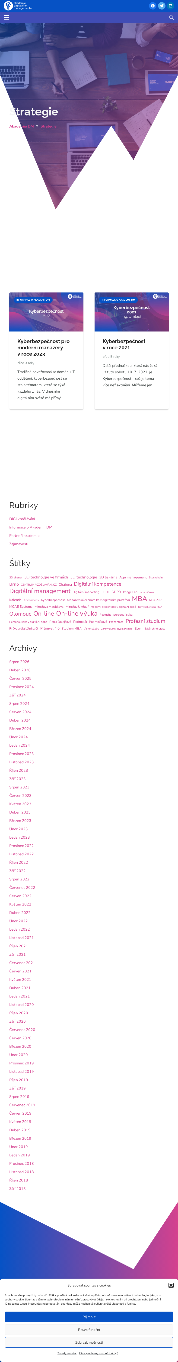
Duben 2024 (20, 720)
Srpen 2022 (19, 879)
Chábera (65, 584)
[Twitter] (161, 6)
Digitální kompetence (97, 584)
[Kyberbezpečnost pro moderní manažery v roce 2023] (46, 295)
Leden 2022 (19, 929)
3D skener (15, 577)
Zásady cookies (66, 1353)
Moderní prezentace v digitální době (113, 607)
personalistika (123, 614)
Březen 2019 (20, 1138)
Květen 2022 (20, 904)
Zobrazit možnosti (89, 1342)
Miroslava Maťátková (49, 606)
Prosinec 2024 (21, 686)
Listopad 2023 (21, 762)
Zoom (139, 628)
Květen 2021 (20, 979)
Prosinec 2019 (21, 1063)
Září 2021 (17, 954)
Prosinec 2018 (21, 1163)
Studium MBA (72, 628)
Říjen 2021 (18, 946)
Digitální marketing (86, 592)
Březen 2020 (20, 1046)
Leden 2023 (19, 837)
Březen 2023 (20, 820)
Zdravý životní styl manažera (117, 628)
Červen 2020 (20, 1038)
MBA (139, 598)
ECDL (105, 592)
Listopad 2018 (21, 1172)
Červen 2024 (20, 712)
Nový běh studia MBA (150, 607)
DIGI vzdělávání (22, 519)
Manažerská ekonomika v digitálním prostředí (98, 600)
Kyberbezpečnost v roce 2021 (124, 344)
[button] (171, 1285)
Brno (14, 584)
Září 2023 (17, 778)
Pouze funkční (89, 1329)
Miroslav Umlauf (77, 606)
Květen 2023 (20, 804)
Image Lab (130, 592)
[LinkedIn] (170, 6)
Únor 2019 (18, 1146)
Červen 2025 (20, 678)
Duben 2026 (20, 670)
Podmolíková (98, 622)
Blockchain (156, 577)
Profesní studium (145, 621)
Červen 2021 (20, 971)
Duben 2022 (20, 912)
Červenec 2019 (22, 1105)
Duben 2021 (20, 988)
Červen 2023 (20, 795)
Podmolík (80, 621)
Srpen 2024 (19, 703)
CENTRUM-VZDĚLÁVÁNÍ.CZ (39, 585)
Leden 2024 (19, 745)
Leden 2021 (19, 996)
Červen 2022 (20, 896)
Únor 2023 (18, 829)
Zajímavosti (18, 544)
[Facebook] (152, 6)
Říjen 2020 (18, 1013)
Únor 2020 (18, 1054)
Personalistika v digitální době (28, 622)
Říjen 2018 (18, 1180)
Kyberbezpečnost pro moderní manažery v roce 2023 (43, 347)
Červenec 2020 (22, 1029)
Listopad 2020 (21, 1004)
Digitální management (39, 591)
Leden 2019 (19, 1155)
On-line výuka (77, 613)
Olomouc (20, 613)
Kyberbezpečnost (53, 600)
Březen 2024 (20, 728)
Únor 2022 (18, 921)
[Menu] (6, 17)
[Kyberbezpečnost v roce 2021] (132, 295)
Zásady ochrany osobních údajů (98, 1353)
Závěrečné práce (155, 628)
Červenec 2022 (22, 887)
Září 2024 (17, 695)
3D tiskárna (108, 577)
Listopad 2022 (21, 854)
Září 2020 (17, 1021)
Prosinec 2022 (21, 845)
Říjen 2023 (18, 770)
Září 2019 (17, 1088)
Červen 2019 (20, 1113)
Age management (133, 577)
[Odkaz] (18, 5)
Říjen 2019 (18, 1080)
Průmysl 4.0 (50, 628)
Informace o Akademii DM (30, 527)
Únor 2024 (18, 737)
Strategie (33, 111)
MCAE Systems (20, 606)
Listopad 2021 (21, 937)
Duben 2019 (20, 1130)
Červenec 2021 (22, 962)
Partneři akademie (24, 535)
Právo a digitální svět (23, 628)
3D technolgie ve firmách (46, 577)
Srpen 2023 (19, 787)
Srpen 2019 (19, 1096)
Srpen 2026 (19, 661)
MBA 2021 (156, 600)
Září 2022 (17, 870)
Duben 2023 (20, 812)
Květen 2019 (20, 1121)
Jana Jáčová (147, 592)
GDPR (116, 592)
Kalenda (15, 599)
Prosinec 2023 (21, 753)
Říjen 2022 (18, 862)
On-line (43, 613)
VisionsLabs (91, 628)
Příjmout (89, 1317)
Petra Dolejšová (60, 622)
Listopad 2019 (21, 1071)
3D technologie (83, 577)
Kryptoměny (31, 600)
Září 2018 (17, 1188)
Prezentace (116, 622)
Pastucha (105, 615)
